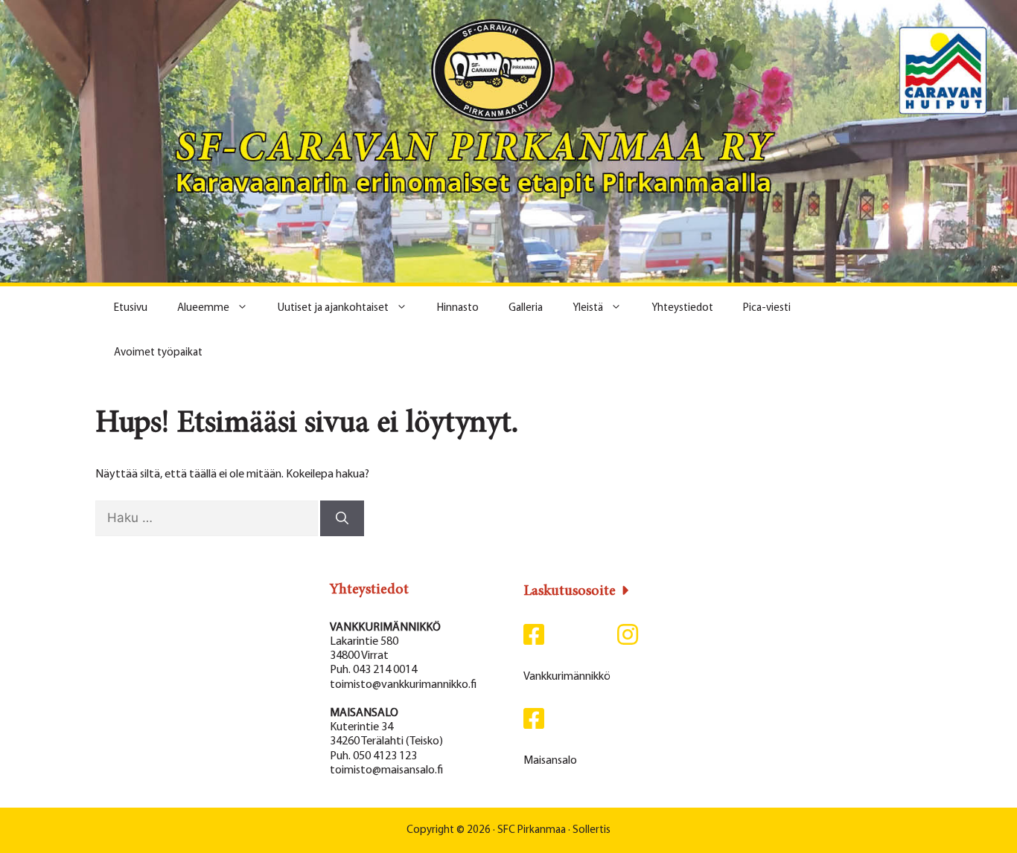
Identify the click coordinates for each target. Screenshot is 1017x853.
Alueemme (203, 308)
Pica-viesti (767, 308)
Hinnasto (458, 308)
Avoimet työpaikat (158, 352)
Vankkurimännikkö (566, 677)
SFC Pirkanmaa (531, 830)
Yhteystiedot (682, 308)
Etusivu (130, 308)
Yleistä (588, 308)
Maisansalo (550, 761)
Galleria (525, 308)
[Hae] (342, 518)
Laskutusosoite (569, 591)
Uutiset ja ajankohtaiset (333, 308)
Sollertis (591, 830)
